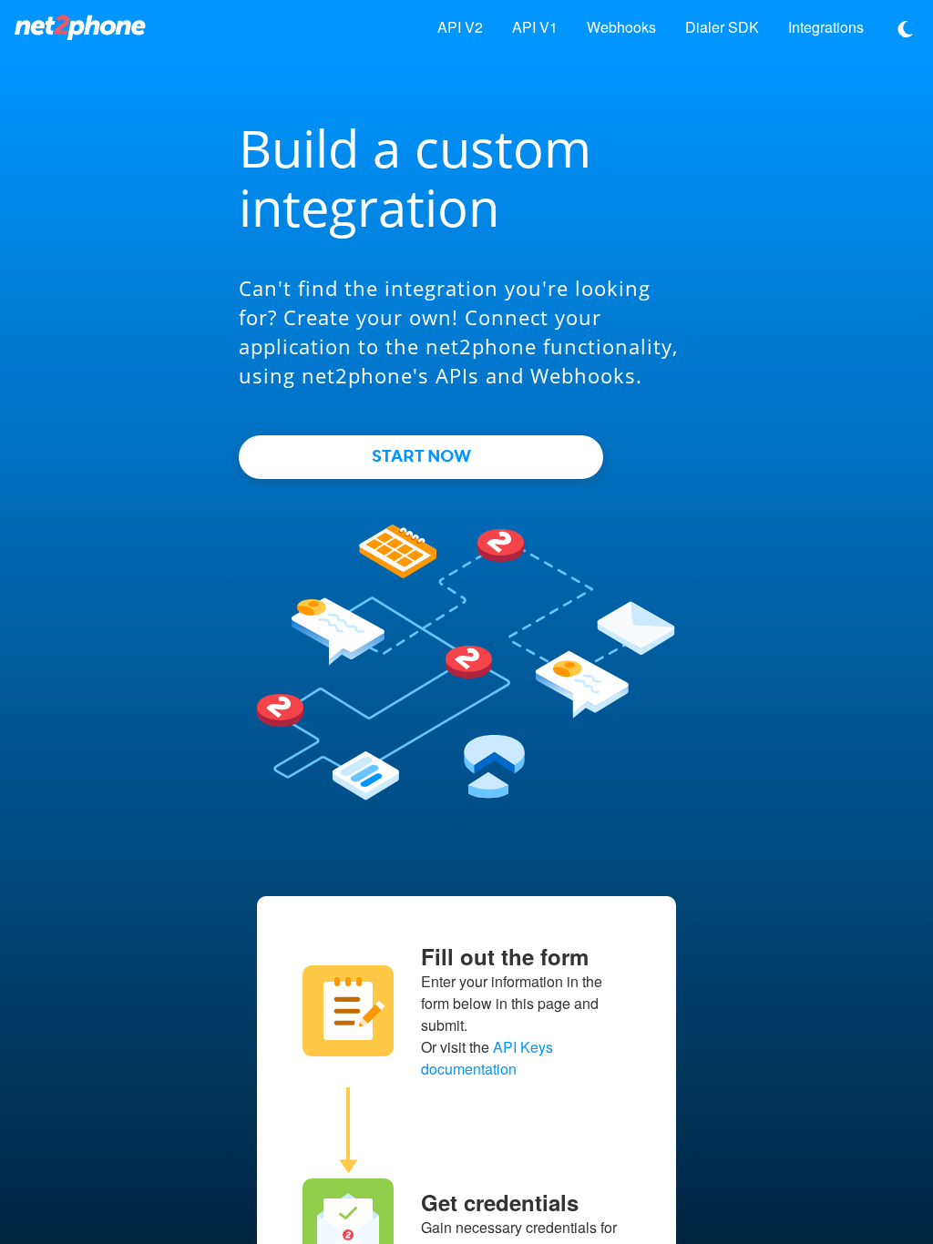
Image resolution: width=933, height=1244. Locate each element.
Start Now (421, 456)
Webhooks (621, 26)
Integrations (826, 26)
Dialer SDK (722, 26)
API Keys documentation (487, 1057)
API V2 (460, 26)
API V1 (535, 26)
